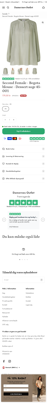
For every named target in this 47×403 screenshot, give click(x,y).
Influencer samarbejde (9, 320)
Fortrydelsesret (7, 309)
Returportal (6, 313)
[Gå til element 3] (20, 71)
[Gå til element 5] (34, 71)
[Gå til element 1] (5, 71)
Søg (3, 293)
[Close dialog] (44, 376)
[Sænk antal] (5, 119)
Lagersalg (29, 305)
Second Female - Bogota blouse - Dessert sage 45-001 (20, 16)
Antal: (4, 115)
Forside (4, 14)
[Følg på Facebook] (3, 361)
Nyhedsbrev (30, 293)
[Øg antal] (14, 119)
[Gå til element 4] (27, 71)
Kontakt (4, 305)
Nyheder (5, 316)
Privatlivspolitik (7, 301)
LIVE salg (5, 324)
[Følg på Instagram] (9, 361)
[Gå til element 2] (13, 71)
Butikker (28, 297)
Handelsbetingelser (8, 297)
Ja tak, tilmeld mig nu (16, 394)
